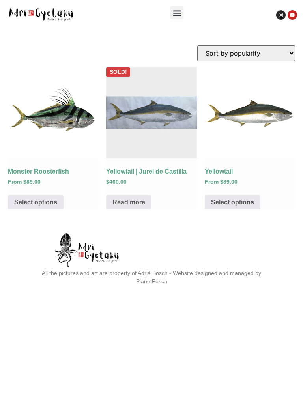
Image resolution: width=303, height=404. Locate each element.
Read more (128, 202)
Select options (35, 202)
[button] (176, 12)
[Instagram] (281, 15)
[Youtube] (292, 15)
